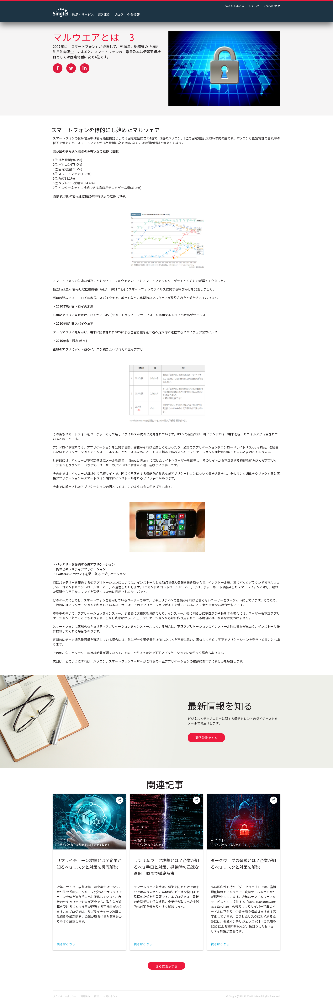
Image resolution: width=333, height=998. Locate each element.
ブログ (118, 14)
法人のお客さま (234, 6)
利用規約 (85, 996)
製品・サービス (83, 14)
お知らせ (254, 6)
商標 (96, 996)
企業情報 (133, 14)
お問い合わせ (272, 6)
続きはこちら (66, 944)
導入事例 (104, 14)
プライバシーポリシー (64, 996)
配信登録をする (206, 737)
